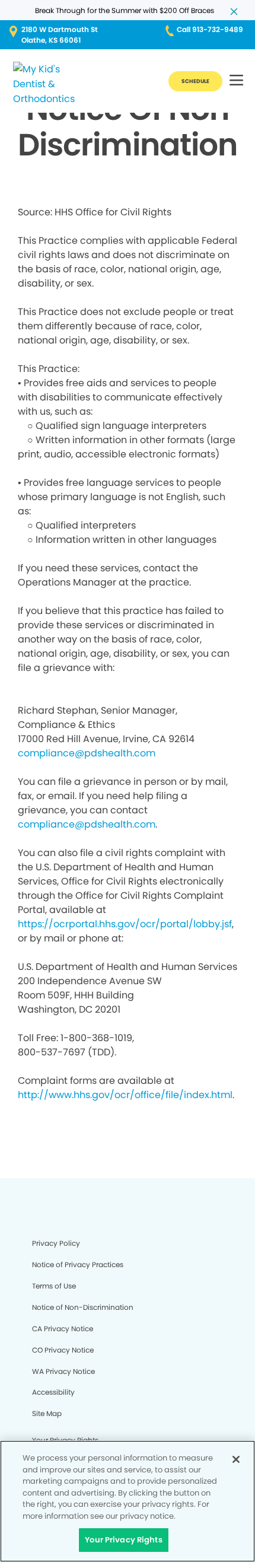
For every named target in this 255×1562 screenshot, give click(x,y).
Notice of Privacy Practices (77, 1264)
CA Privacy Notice (62, 1329)
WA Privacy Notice (63, 1371)
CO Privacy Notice (63, 1350)
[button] (236, 81)
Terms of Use (54, 1286)
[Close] (236, 1459)
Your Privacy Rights (123, 1539)
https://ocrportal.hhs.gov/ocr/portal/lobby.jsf (125, 924)
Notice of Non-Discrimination (82, 1307)
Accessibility (53, 1392)
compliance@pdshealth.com (86, 753)
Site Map (47, 1413)
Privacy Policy (56, 1243)
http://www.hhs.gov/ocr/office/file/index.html (125, 1095)
